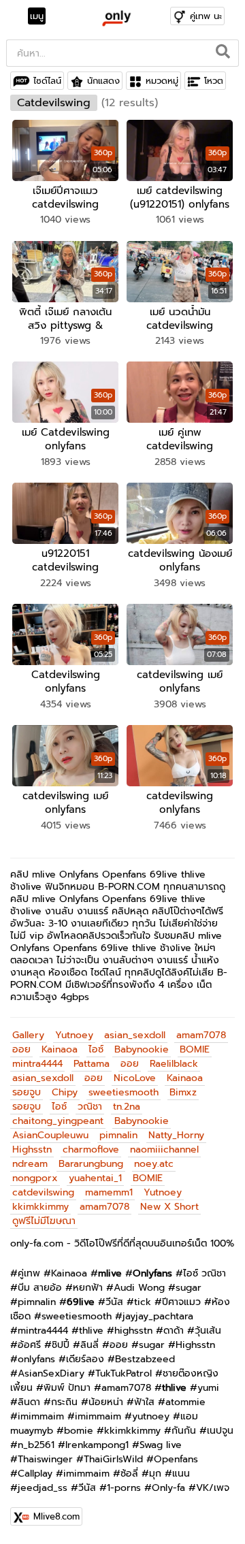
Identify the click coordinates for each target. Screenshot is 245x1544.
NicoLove (135, 1078)
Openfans (176, 1459)
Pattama (92, 1064)
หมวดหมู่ (162, 80)
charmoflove (91, 1149)
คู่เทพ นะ (206, 16)
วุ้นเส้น (208, 1330)
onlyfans (36, 1359)
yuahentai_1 (95, 1178)
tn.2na (126, 1106)
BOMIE (195, 1049)
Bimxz (183, 1092)
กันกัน (184, 1431)
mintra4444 (37, 1064)
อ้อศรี (29, 1345)
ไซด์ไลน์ (47, 80)
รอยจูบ (26, 1092)
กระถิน (64, 1402)
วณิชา (90, 1106)
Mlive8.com (56, 1516)
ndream (30, 1164)
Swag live (161, 1445)
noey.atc (154, 1164)
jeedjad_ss (42, 1488)
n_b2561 (36, 1445)
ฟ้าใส (144, 1402)
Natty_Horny (176, 1135)
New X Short (169, 1207)
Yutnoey (74, 1035)
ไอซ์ (95, 1049)
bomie (78, 1431)
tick (142, 1302)
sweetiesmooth (123, 1092)
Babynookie (141, 1049)
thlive (91, 1330)
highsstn (133, 1330)
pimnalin (118, 1135)
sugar (188, 1288)
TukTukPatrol (123, 1373)
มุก (155, 1473)
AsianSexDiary (51, 1373)
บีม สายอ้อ (40, 1288)
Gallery (28, 1035)
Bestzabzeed (145, 1359)
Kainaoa (60, 1049)
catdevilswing (43, 1192)
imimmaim (41, 1416)
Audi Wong (139, 1288)
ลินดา (29, 1402)
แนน (181, 1473)
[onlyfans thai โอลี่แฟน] (116, 17)
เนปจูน (220, 1431)
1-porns (124, 1488)
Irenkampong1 (97, 1445)
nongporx (35, 1178)
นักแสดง (103, 80)
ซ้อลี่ (129, 1473)
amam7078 (201, 1035)
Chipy (65, 1092)
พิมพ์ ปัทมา (67, 1388)
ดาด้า (173, 1330)
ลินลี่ (89, 1345)
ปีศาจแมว (181, 1302)
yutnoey (150, 1416)
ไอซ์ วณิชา (204, 1273)
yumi (208, 1388)
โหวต (213, 80)
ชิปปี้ (60, 1345)
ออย (21, 1049)
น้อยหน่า (105, 1402)
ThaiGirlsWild (113, 1459)
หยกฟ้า (88, 1288)
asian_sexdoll (134, 1035)
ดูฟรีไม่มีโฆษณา (44, 1221)
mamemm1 (109, 1192)
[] (223, 53)
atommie (185, 1402)
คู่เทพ (29, 1273)
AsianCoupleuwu (50, 1135)
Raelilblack (174, 1064)
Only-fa (168, 1488)
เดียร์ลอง (85, 1359)
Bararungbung (91, 1164)
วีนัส (114, 1302)
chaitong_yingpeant (57, 1121)
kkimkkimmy (40, 1207)
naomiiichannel (164, 1149)
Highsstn (32, 1149)
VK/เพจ (212, 1488)
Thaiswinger (45, 1459)
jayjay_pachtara (157, 1316)
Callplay (35, 1473)
